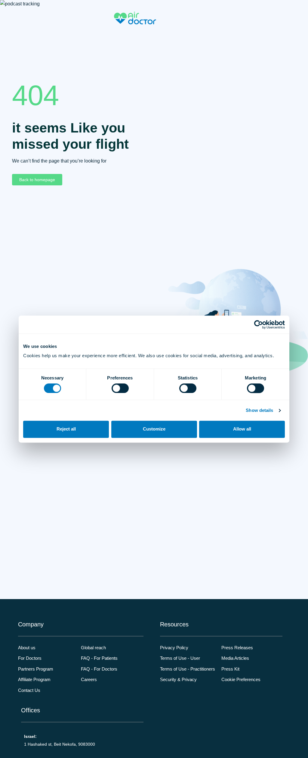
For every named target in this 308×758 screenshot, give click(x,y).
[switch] (120, 388)
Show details (259, 410)
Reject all (66, 429)
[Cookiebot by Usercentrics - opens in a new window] (258, 324)
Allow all (242, 429)
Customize (154, 429)
